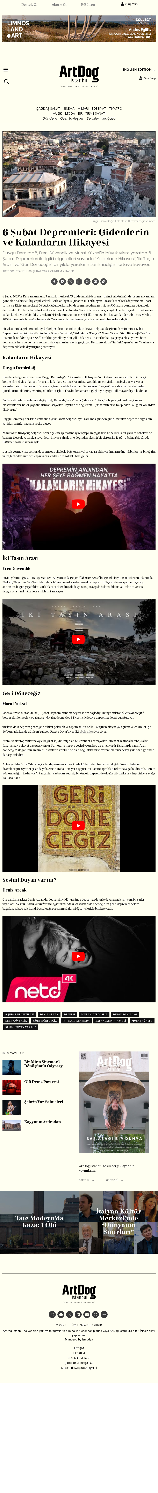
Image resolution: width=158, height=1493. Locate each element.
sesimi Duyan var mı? (20, 1027)
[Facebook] (54, 281)
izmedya (87, 1339)
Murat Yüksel (142, 1020)
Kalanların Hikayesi (110, 1020)
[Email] (95, 281)
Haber (69, 271)
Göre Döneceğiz (45, 1020)
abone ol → (114, 1180)
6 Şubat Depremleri (19, 1014)
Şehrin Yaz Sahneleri (43, 1102)
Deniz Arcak (49, 1014)
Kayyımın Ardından (42, 1122)
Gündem (56, 271)
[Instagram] (52, 1314)
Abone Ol (59, 4)
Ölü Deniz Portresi (41, 1082)
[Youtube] (86, 1314)
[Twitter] (70, 281)
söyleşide (86, 731)
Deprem (69, 1014)
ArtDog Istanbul (15, 271)
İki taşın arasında (76, 1020)
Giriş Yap (131, 4)
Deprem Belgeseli (94, 1014)
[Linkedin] (79, 281)
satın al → (86, 1180)
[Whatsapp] (87, 281)
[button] (6, 81)
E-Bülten (88, 4)
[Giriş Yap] (122, 4)
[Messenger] (62, 281)
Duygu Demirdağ (125, 1014)
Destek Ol (29, 4)
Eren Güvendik (16, 1020)
